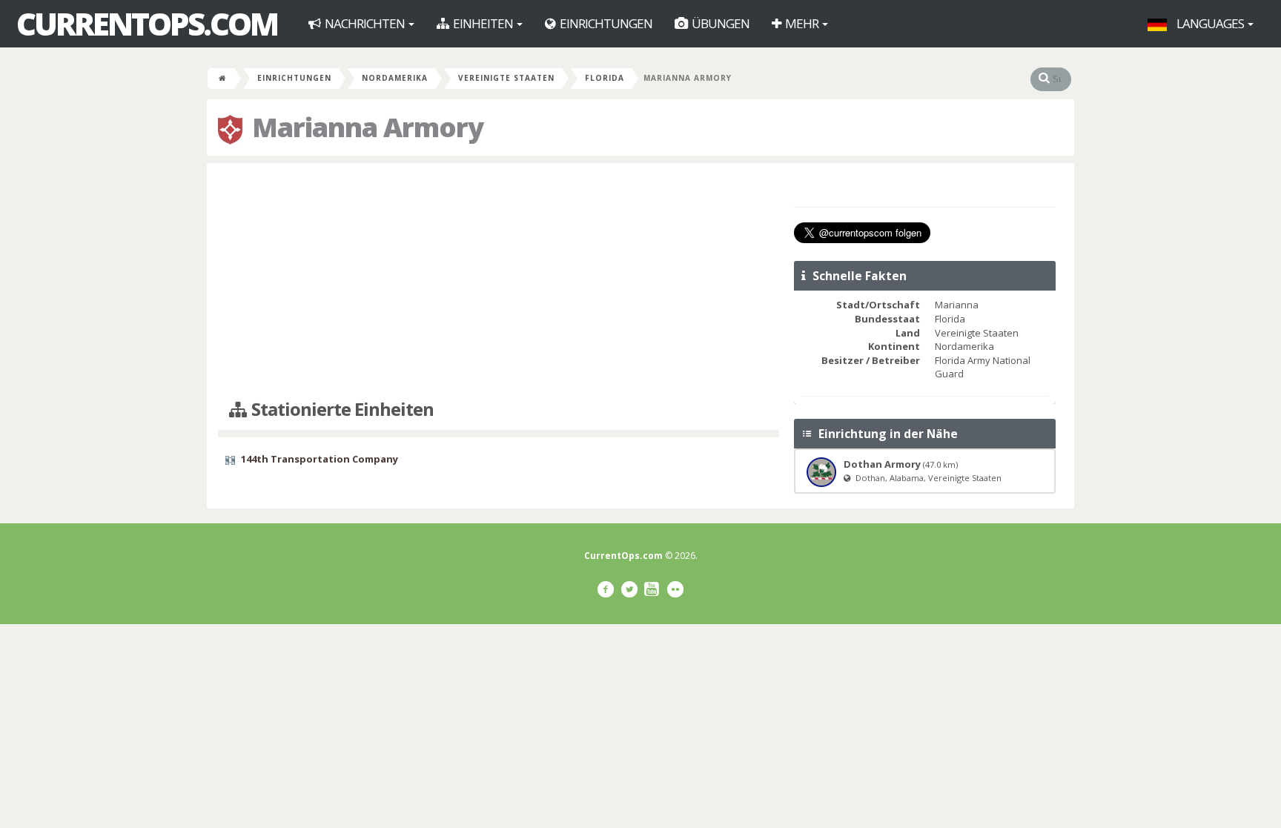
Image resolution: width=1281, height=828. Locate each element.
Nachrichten (364, 23)
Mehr (802, 23)
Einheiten (483, 23)
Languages (1210, 23)
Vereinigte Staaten (506, 78)
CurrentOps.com (146, 23)
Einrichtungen (604, 23)
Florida (604, 78)
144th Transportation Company (319, 459)
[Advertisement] (498, 281)
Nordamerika (395, 78)
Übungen (719, 23)
